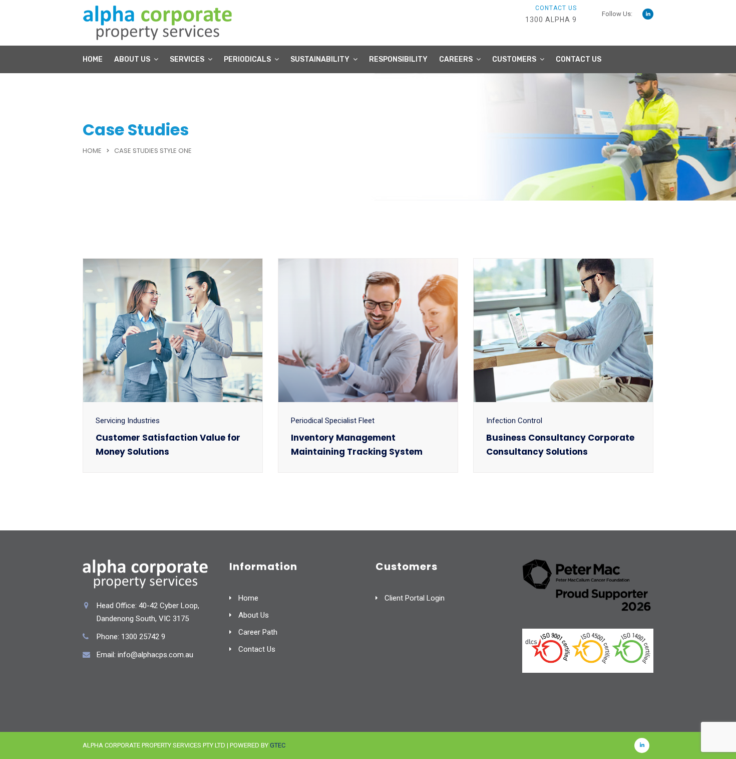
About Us (132, 59)
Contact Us (578, 59)
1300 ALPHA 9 (551, 20)
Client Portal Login (415, 598)
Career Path (257, 632)
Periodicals (247, 59)
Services (187, 59)
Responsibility (398, 59)
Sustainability (319, 59)
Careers (456, 59)
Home (93, 59)
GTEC (277, 745)
